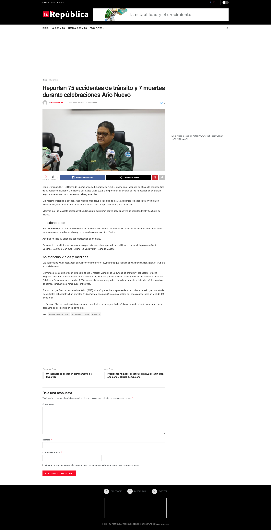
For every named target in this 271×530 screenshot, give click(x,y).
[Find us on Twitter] (218, 2)
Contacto (45, 2)
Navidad (96, 314)
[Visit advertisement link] (161, 14)
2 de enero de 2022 (76, 102)
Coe (87, 314)
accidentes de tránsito (59, 314)
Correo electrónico (52, 452)
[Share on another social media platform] (162, 177)
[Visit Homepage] (65, 14)
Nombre (47, 439)
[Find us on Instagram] (214, 2)
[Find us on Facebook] (210, 2)
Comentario (49, 404)
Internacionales (77, 28)
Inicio (53, 2)
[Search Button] (228, 28)
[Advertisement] (135, 55)
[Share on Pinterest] (155, 177)
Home (44, 80)
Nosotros (60, 2)
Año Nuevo (77, 314)
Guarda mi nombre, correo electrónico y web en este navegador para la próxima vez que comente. (92, 465)
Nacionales (58, 28)
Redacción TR (57, 102)
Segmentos (96, 28)
